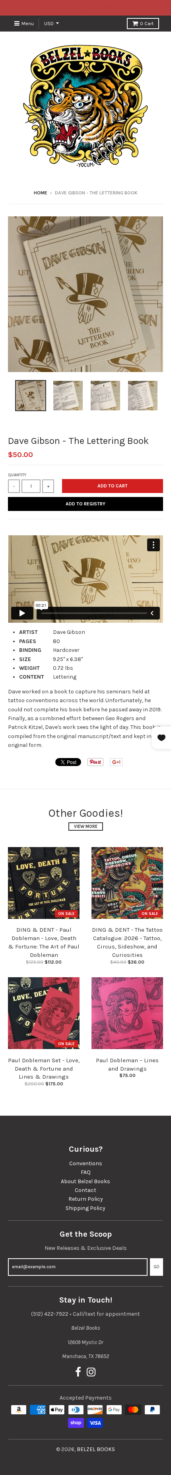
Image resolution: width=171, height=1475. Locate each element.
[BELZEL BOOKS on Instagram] (91, 1372)
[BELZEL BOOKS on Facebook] (78, 1372)
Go (156, 1266)
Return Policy (85, 1199)
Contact (85, 1190)
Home (40, 193)
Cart (147, 23)
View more (85, 826)
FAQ (86, 1172)
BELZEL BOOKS (96, 1449)
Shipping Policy (85, 1208)
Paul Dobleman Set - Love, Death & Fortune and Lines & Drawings (44, 1069)
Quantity (17, 475)
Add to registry (85, 504)
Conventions (85, 1163)
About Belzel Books (85, 1181)
